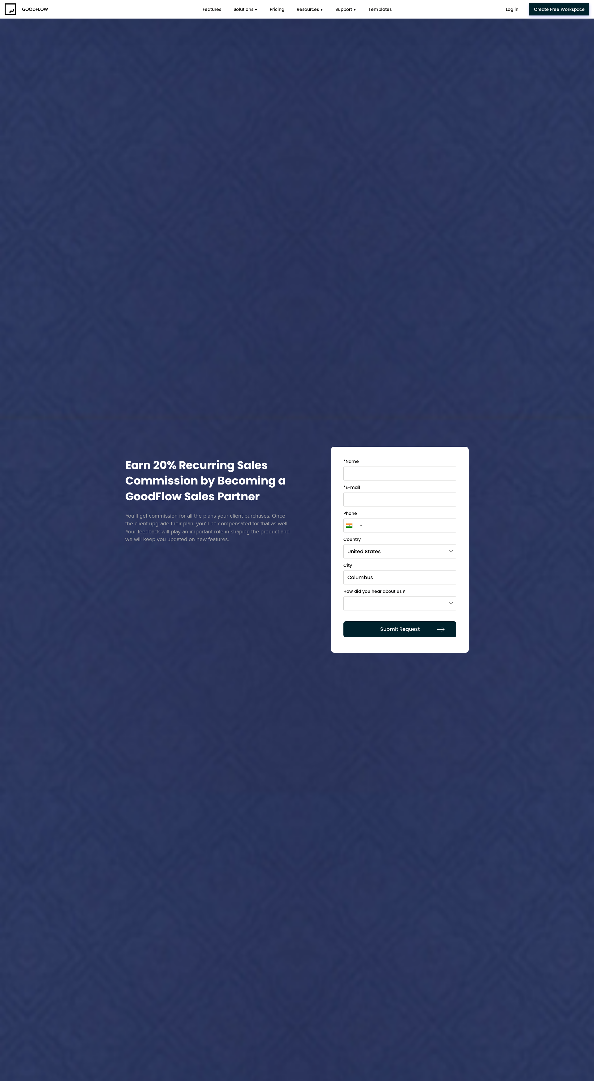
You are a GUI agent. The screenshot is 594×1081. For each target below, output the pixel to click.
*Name (351, 461)
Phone (350, 513)
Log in (512, 9)
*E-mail (351, 487)
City (347, 565)
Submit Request (400, 629)
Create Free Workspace (559, 9)
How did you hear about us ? (374, 591)
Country (352, 539)
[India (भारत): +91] (354, 525)
